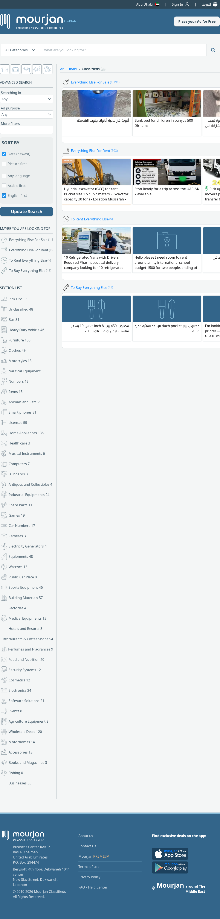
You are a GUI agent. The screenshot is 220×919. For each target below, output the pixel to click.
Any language (19, 176)
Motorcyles (20, 360)
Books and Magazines (28, 762)
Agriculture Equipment (28, 721)
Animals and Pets (25, 402)
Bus (14, 319)
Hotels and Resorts (25, 628)
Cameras (17, 536)
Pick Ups (18, 299)
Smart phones (22, 412)
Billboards (18, 474)
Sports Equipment (26, 587)
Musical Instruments (27, 453)
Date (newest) (19, 154)
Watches (18, 566)
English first (17, 195)
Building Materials (26, 597)
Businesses (20, 783)
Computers (19, 463)
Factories (17, 608)
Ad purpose (10, 108)
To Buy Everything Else (30, 270)
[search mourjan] (212, 50)
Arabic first (17, 185)
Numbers (19, 381)
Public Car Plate (23, 577)
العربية (206, 4)
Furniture (20, 340)
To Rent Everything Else (30, 260)
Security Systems (25, 669)
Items (16, 391)
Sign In (177, 4)
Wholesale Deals (25, 731)
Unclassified (21, 309)
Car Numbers (22, 525)
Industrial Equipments (29, 494)
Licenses (18, 422)
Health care (19, 443)
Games (17, 515)
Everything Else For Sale (31, 239)
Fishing (16, 772)
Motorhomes (22, 742)
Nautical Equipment (26, 371)
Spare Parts (20, 505)
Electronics (20, 690)
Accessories (20, 752)
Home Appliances (26, 433)
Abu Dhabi (144, 4)
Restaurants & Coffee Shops (28, 639)
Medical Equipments (27, 618)
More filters (10, 123)
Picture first (17, 164)
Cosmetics (19, 680)
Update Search (26, 211)
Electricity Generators (28, 546)
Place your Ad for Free (196, 21)
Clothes (17, 350)
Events (15, 711)
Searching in (11, 92)
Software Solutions (26, 700)
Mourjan (94, 856)
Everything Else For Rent (31, 250)
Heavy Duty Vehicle (26, 330)
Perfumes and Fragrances (30, 649)
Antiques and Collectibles (30, 484)
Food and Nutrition (26, 659)
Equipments (21, 556)
